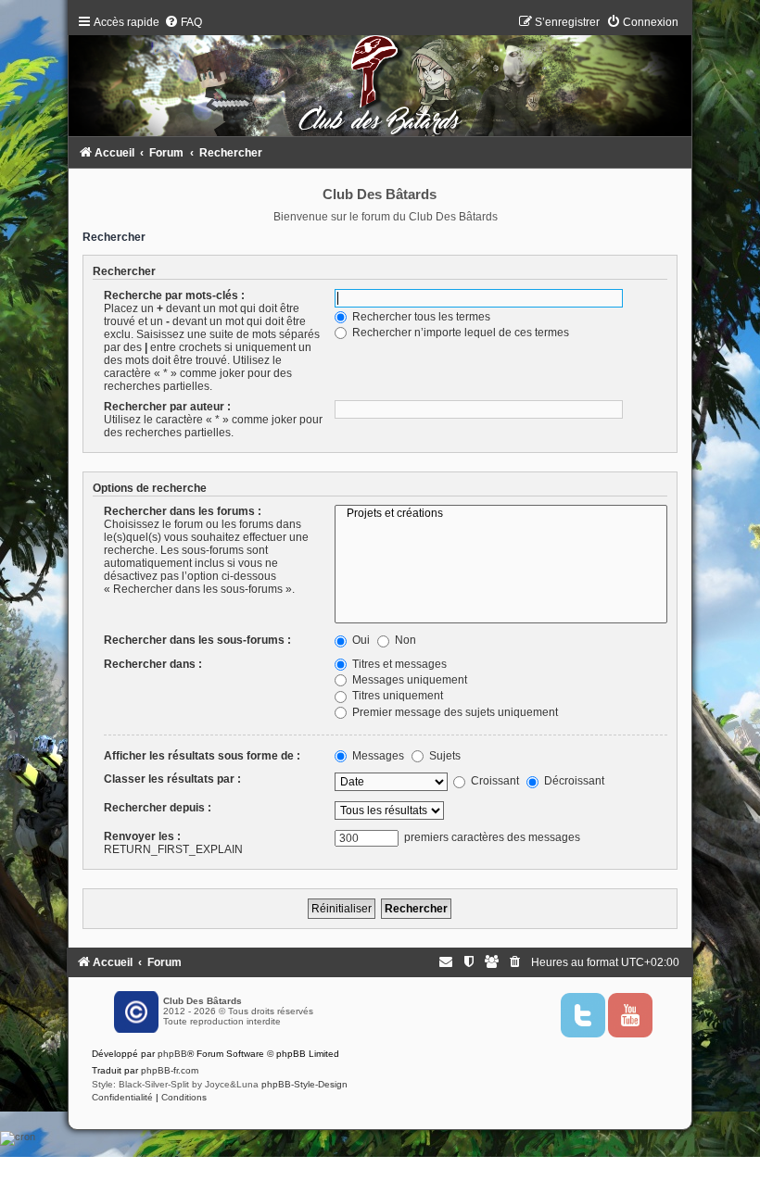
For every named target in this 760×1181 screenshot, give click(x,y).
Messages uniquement (408, 679)
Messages (376, 755)
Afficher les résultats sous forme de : (202, 755)
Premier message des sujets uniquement (453, 712)
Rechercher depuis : (157, 807)
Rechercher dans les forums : (182, 511)
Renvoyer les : (142, 836)
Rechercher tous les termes (419, 316)
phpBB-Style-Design (304, 1084)
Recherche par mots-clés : (174, 295)
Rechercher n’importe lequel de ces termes (459, 332)
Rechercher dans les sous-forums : (197, 640)
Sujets (443, 755)
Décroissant (572, 780)
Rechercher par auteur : (167, 406)
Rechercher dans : (153, 664)
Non (404, 640)
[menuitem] (183, 22)
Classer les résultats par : (172, 779)
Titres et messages (398, 664)
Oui (359, 640)
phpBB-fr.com (169, 1070)
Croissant (493, 780)
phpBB (172, 1054)
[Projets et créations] (500, 514)
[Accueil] (379, 79)
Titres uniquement (396, 695)
